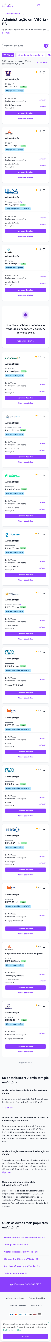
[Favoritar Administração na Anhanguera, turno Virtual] (44, 132)
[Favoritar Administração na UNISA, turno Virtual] (44, 191)
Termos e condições (17, 1305)
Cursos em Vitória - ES (14, 14)
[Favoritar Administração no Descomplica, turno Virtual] (44, 475)
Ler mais (6, 32)
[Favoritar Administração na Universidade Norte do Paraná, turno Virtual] (44, 73)
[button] (25, 46)
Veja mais (6, 1172)
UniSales (9, 1107)
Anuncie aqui (36, 1305)
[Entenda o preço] (21, 202)
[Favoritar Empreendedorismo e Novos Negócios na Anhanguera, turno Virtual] (44, 947)
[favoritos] (38, 5)
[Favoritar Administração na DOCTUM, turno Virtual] (44, 829)
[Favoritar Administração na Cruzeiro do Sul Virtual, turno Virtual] (44, 416)
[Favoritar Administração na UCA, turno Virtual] (44, 1006)
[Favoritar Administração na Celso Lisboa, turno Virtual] (44, 652)
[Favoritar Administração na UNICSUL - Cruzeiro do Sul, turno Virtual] (44, 593)
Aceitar (25, 1336)
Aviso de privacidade (15, 1298)
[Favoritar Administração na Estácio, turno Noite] (44, 250)
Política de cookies (37, 1298)
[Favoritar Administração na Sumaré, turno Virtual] (44, 534)
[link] (12, 73)
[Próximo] (38, 1062)
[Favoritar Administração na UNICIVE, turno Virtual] (44, 357)
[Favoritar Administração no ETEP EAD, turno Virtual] (44, 711)
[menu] (46, 5)
